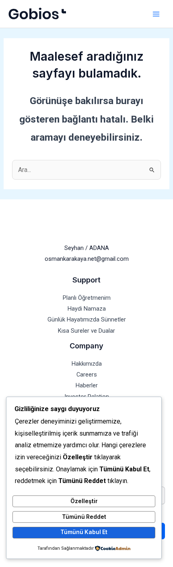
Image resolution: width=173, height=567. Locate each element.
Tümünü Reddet (84, 517)
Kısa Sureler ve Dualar (86, 330)
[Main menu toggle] (156, 14)
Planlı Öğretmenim (87, 297)
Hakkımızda (87, 363)
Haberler (87, 385)
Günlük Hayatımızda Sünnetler (86, 319)
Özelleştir (84, 501)
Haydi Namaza (87, 308)
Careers (86, 374)
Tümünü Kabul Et (83, 532)
